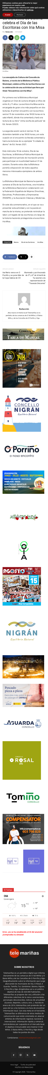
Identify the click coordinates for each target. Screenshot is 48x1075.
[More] (31, 256)
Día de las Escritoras (28, 242)
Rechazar (20, 15)
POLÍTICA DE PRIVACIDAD (24, 1067)
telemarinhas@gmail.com (30, 1037)
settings (30, 10)
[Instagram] (20, 1055)
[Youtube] (34, 1055)
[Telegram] (22, 37)
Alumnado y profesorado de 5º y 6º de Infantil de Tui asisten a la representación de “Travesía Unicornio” (34, 277)
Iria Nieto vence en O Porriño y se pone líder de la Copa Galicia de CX (13, 275)
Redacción (9, 32)
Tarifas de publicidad (28, 1065)
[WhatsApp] (16, 37)
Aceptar (7, 15)
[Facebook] (5, 37)
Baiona (16, 242)
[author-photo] (24, 305)
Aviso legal (14, 1065)
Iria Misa (40, 242)
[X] (11, 37)
